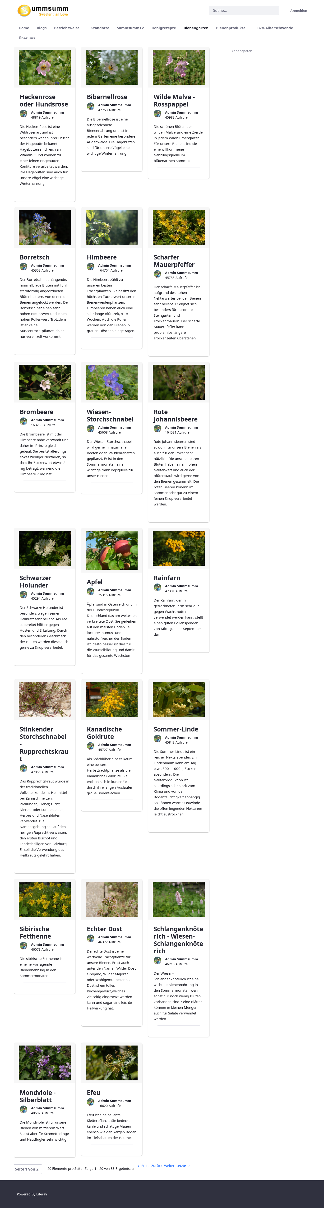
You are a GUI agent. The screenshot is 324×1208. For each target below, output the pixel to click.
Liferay (41, 1194)
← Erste (143, 1165)
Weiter (169, 1165)
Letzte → (183, 1165)
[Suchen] (273, 10)
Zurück (156, 1165)
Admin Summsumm (47, 112)
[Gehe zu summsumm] (44, 10)
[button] (26, 1169)
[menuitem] (24, 28)
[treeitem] (262, 51)
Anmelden (298, 10)
